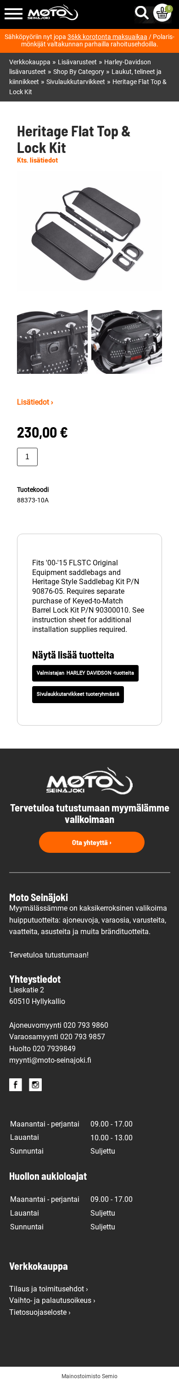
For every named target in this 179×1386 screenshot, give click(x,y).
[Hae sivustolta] (143, 10)
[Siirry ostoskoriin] (162, 12)
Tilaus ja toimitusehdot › (48, 1289)
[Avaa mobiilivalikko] (13, 14)
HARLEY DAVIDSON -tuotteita (100, 673)
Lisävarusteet (77, 62)
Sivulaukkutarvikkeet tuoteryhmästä (78, 694)
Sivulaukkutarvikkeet (75, 82)
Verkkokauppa (29, 62)
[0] (162, 12)
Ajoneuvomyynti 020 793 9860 (58, 1025)
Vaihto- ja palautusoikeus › (52, 1300)
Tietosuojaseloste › (40, 1312)
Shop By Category (78, 72)
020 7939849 (54, 1048)
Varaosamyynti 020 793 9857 (57, 1036)
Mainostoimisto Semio (89, 1376)
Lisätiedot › (35, 402)
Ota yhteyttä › (92, 842)
